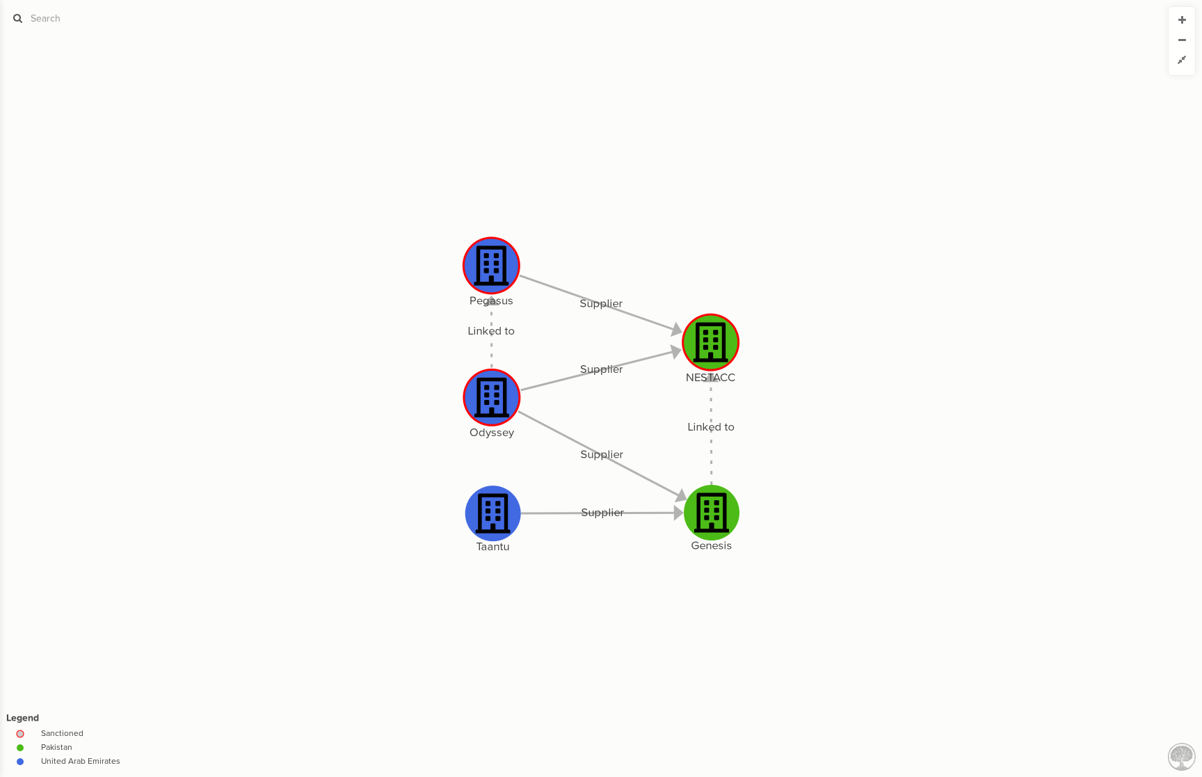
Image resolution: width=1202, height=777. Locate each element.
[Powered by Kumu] (1182, 756)
